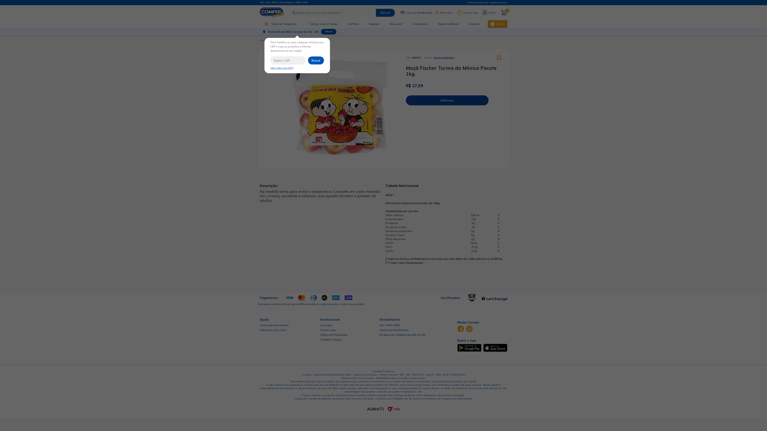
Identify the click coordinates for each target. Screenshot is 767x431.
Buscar (316, 60)
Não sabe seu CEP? (281, 67)
